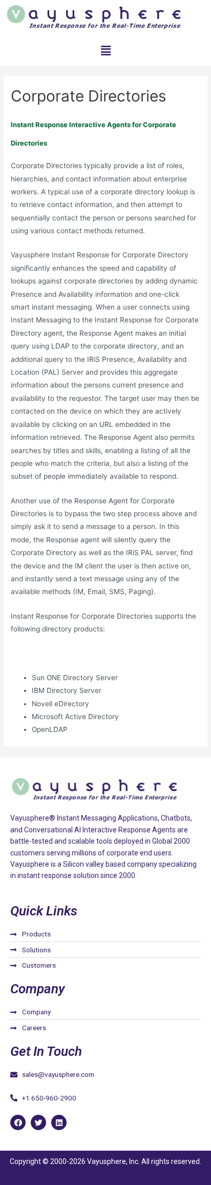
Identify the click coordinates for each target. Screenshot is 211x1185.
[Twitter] (38, 1122)
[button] (105, 50)
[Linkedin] (59, 1122)
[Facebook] (18, 1122)
